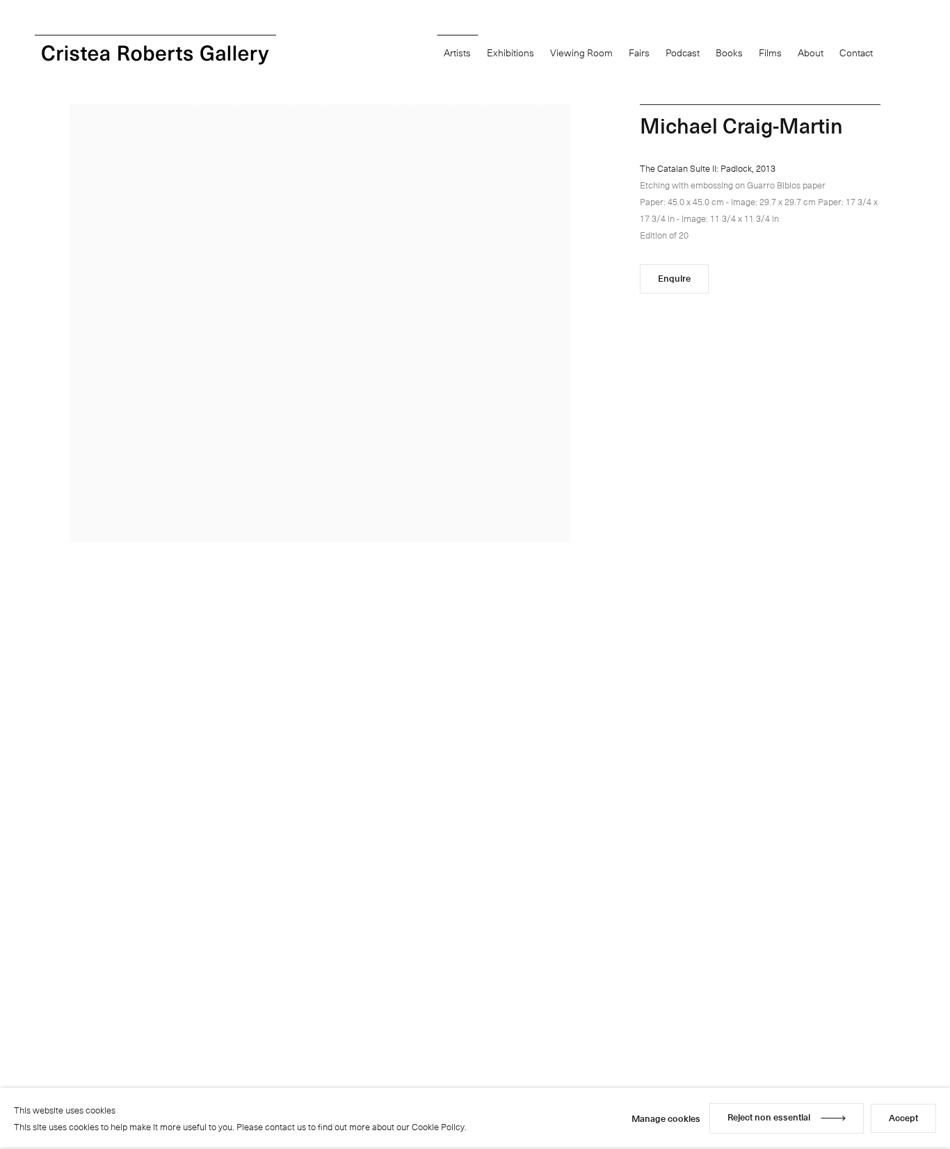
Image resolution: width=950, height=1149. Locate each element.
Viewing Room (581, 52)
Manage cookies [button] (665, 1118)
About (810, 52)
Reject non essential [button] (768, 1116)
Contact (856, 52)
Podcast (683, 52)
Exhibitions (510, 52)
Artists (457, 52)
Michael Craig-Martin (741, 124)
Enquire (674, 277)
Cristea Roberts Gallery (155, 55)
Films (770, 52)
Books (729, 52)
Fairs (639, 52)
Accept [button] (903, 1117)
